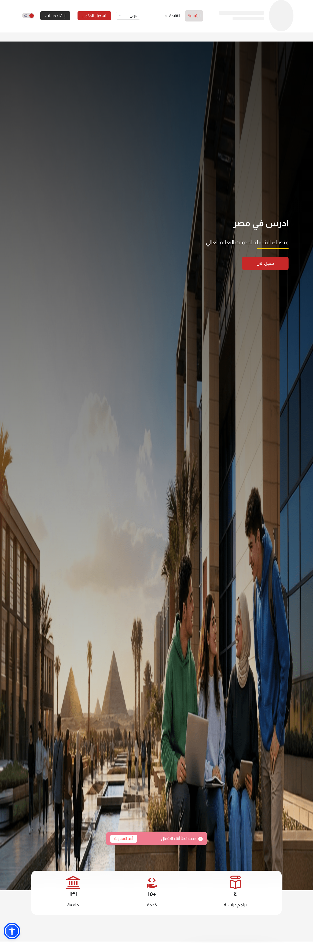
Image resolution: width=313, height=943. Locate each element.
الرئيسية (194, 16)
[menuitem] (194, 15)
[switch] (28, 15)
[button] (172, 15)
